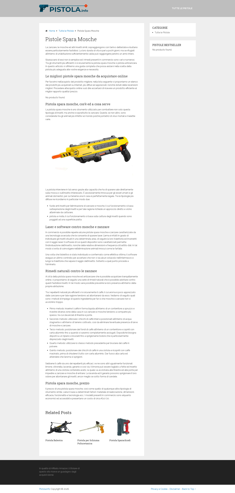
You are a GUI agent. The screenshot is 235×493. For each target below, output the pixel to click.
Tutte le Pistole (182, 8)
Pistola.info (44, 489)
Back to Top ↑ (189, 489)
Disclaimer (174, 489)
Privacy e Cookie (159, 489)
